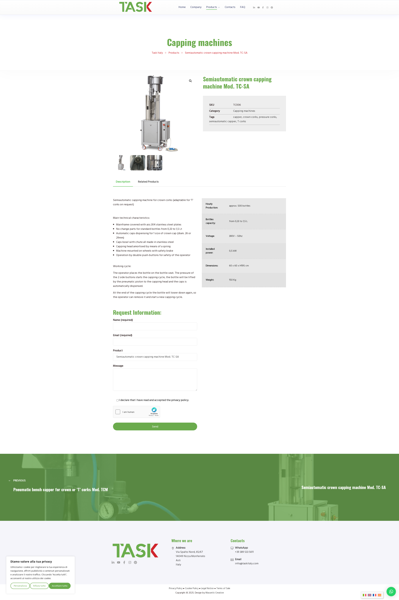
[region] (40, 575)
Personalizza (20, 585)
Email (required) (122, 335)
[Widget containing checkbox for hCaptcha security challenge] (136, 412)
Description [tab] (123, 182)
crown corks (250, 117)
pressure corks (267, 117)
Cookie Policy (191, 588)
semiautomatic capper (222, 121)
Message (118, 366)
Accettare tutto (59, 585)
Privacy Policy (175, 588)
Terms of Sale (223, 588)
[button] (190, 81)
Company (196, 7)
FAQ (242, 7)
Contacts (230, 7)
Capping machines (244, 111)
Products (211, 7)
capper (237, 117)
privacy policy (179, 400)
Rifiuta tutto (39, 585)
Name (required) (123, 320)
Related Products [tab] (148, 182)
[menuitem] (364, 595)
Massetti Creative (214, 593)
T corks (241, 121)
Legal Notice (207, 588)
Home (182, 7)
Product (118, 351)
